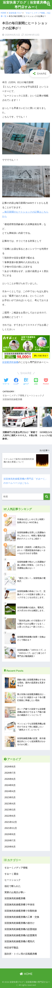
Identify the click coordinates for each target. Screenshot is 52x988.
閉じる (46, 518)
